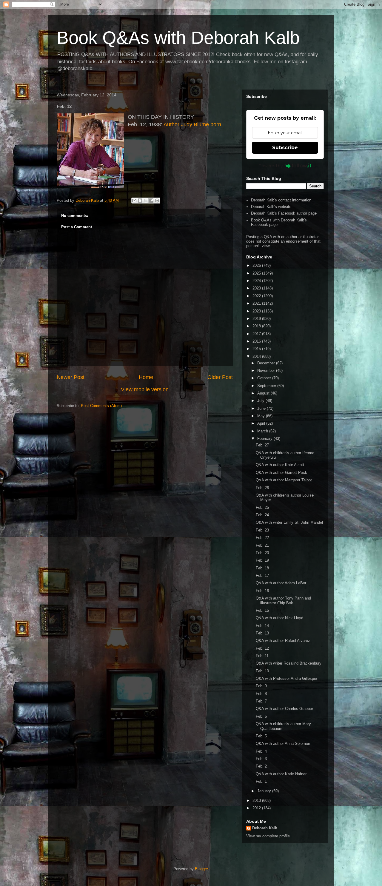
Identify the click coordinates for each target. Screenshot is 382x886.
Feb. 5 (261, 736)
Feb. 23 (262, 530)
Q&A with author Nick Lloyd (279, 618)
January (264, 791)
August (264, 393)
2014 (257, 356)
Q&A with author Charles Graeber (284, 708)
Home (146, 377)
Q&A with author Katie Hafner (281, 774)
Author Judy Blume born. (193, 124)
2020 (257, 311)
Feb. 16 (262, 590)
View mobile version (145, 389)
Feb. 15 (262, 610)
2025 (257, 273)
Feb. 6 (261, 716)
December (266, 363)
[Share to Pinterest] (157, 201)
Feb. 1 (261, 781)
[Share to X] (146, 201)
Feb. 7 (261, 701)
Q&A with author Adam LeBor (281, 583)
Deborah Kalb (264, 828)
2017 (257, 334)
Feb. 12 (262, 648)
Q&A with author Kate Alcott (280, 465)
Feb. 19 (262, 560)
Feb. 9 (261, 686)
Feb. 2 (261, 766)
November (266, 370)
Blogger (201, 869)
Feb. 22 (262, 537)
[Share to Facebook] (151, 201)
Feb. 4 (261, 751)
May (261, 416)
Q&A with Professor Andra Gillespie (286, 678)
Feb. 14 (262, 625)
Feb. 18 (262, 568)
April (261, 423)
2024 (257, 280)
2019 (257, 318)
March (263, 431)
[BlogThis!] (140, 201)
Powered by (271, 165)
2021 (257, 303)
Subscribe (285, 147)
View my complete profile (268, 836)
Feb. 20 (262, 553)
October (264, 378)
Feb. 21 (262, 545)
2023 (257, 288)
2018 (257, 326)
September (267, 385)
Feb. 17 (262, 575)
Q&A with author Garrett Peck (281, 472)
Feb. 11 (262, 656)
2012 (257, 808)
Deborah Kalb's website (271, 206)
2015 (257, 348)
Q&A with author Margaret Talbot (284, 480)
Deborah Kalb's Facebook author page (284, 213)
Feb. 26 (262, 488)
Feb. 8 (261, 693)
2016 (257, 341)
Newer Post (70, 377)
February (265, 438)
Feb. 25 (262, 507)
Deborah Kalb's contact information (281, 200)
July (261, 400)
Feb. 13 (262, 633)
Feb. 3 (261, 758)
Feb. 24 (262, 515)
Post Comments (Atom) (101, 405)
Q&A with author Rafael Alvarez (283, 640)
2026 (257, 265)
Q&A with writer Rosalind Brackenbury (288, 663)
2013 (257, 800)
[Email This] (134, 201)
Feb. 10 (262, 671)
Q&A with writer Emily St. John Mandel (289, 522)
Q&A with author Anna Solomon (283, 743)
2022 (257, 296)
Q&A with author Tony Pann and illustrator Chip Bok (283, 600)
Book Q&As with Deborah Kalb (178, 38)
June (262, 408)
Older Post (220, 377)
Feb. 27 (262, 445)
